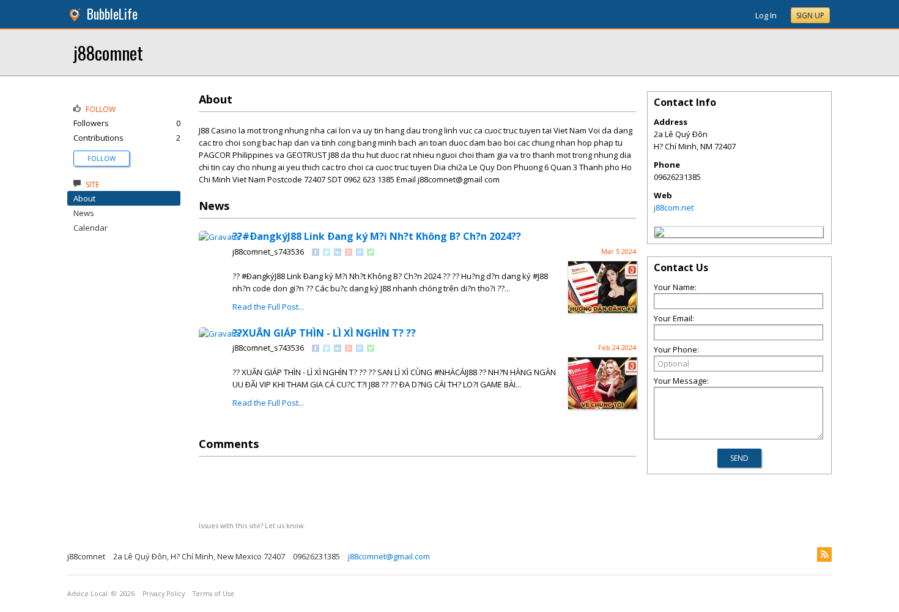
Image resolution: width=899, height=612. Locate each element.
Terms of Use (213, 593)
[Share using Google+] (348, 252)
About (84, 198)
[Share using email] (359, 252)
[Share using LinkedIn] (337, 252)
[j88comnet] (659, 233)
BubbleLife (112, 13)
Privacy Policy (163, 593)
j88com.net (674, 207)
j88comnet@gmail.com (389, 556)
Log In (766, 15)
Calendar (90, 227)
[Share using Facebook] (315, 252)
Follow (101, 158)
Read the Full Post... (268, 306)
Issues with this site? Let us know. (252, 525)
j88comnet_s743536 (268, 251)
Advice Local (87, 593)
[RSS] (824, 554)
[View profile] (220, 236)
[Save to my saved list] (370, 252)
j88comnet (108, 52)
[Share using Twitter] (326, 252)
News (83, 212)
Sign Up (810, 15)
